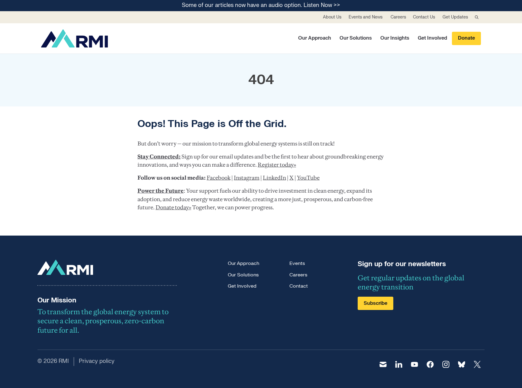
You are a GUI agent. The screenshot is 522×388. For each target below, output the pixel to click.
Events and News (365, 17)
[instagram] (446, 364)
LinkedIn (274, 177)
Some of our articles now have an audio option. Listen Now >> (261, 5)
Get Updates (455, 17)
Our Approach (314, 38)
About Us (332, 17)
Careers (398, 17)
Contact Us (424, 17)
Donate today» (173, 207)
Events (297, 263)
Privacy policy (96, 361)
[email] (383, 364)
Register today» (277, 164)
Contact (298, 286)
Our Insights (394, 38)
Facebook (218, 177)
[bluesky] (461, 364)
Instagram (246, 177)
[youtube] (414, 364)
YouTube (308, 177)
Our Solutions (356, 38)
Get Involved (432, 38)
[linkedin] (399, 364)
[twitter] (477, 364)
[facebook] (430, 364)
